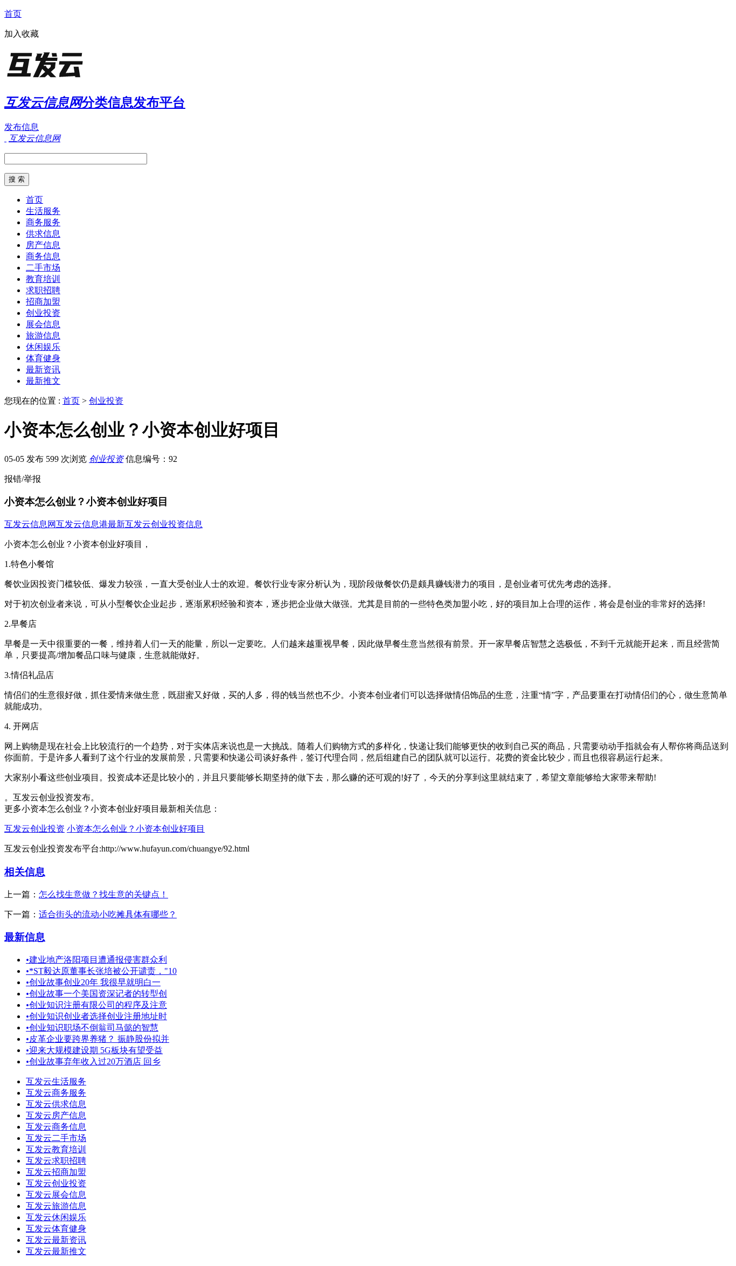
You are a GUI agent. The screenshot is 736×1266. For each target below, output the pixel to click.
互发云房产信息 (56, 1115)
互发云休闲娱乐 (56, 1217)
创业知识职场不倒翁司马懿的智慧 (92, 1027)
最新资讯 (43, 369)
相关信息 (24, 871)
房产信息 (43, 245)
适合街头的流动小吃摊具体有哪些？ (108, 914)
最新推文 (43, 380)
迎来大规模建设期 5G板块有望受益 (94, 1050)
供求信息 (43, 233)
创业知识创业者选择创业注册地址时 (96, 1016)
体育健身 (43, 358)
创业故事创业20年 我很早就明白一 (93, 982)
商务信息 (43, 256)
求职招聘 (43, 290)
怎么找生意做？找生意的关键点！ (103, 894)
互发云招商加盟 (56, 1172)
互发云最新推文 (56, 1251)
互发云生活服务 (56, 1081)
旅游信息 (43, 335)
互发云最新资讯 (56, 1239)
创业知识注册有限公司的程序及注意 (96, 1004)
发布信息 (21, 127)
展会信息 (43, 324)
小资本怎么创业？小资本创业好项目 (136, 828)
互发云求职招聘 (56, 1160)
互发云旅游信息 (56, 1205)
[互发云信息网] (71, 77)
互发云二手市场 (56, 1138)
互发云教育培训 (56, 1149)
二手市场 (43, 267)
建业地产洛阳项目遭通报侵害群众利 (96, 959)
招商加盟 (43, 301)
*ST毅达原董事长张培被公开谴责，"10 (101, 971)
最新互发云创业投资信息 (155, 524)
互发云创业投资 (34, 828)
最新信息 (24, 937)
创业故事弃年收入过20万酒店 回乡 (93, 1061)
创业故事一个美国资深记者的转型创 (96, 993)
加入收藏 (21, 33)
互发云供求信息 (56, 1104)
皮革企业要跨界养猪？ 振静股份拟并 (97, 1038)
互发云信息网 (30, 524)
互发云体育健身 (56, 1228)
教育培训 (43, 278)
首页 (13, 13)
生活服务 (43, 211)
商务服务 (43, 222)
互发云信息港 (82, 524)
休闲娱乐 (43, 346)
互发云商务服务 (56, 1092)
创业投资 (43, 312)
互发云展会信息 (56, 1194)
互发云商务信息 (56, 1126)
